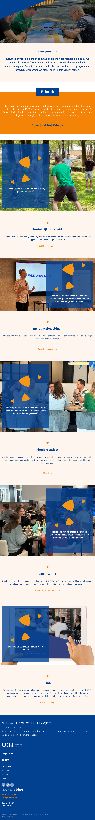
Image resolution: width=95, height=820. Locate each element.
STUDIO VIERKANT (7, 816)
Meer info (47, 473)
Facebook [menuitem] (5, 774)
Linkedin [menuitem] (5, 778)
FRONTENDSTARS (38, 814)
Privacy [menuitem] (67, 814)
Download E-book (47, 703)
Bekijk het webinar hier (47, 349)
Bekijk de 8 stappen (47, 246)
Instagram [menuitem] (5, 770)
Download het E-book (47, 125)
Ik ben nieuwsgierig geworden (47, 591)
